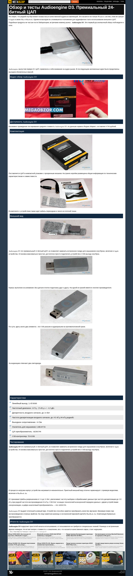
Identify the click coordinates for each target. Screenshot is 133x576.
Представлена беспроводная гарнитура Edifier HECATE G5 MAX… (79, 534)
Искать (75, 1)
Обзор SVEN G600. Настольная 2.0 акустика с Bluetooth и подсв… (19, 534)
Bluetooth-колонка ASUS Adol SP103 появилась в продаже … (49, 534)
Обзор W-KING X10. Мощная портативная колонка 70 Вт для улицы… (21, 544)
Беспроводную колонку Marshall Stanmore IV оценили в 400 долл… (109, 534)
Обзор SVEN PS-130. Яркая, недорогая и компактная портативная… (50, 544)
